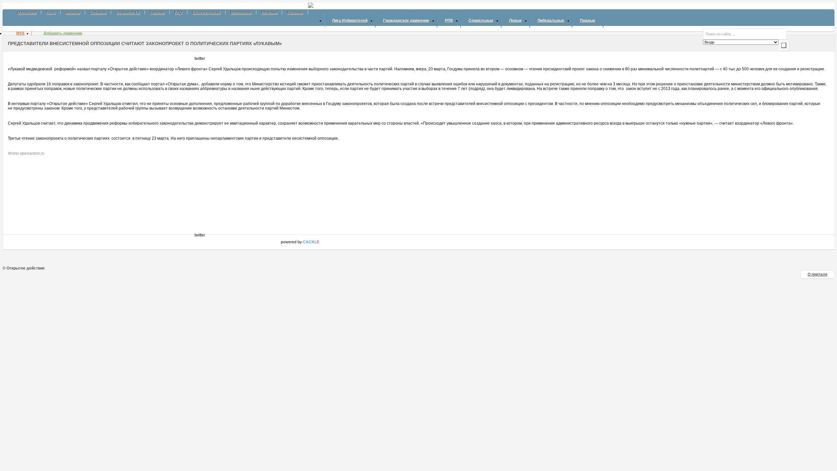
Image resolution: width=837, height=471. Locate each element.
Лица (50, 12)
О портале (26, 12)
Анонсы (72, 12)
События (98, 12)
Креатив (157, 12)
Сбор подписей (206, 12)
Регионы (269, 12)
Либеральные (551, 20)
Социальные (481, 20)
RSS (20, 33)
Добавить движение (62, 33)
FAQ (178, 12)
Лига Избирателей (349, 20)
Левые (515, 20)
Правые (587, 20)
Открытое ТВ (128, 12)
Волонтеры (241, 12)
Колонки (295, 12)
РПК (449, 20)
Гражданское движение (406, 20)
